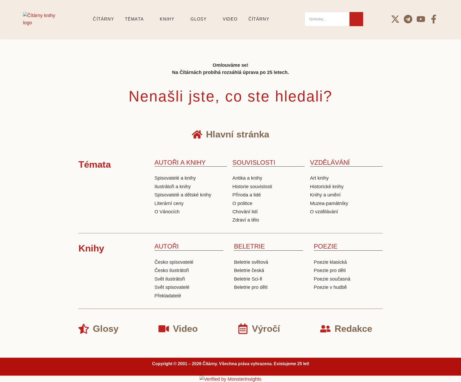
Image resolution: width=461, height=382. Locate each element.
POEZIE (325, 246)
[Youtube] (420, 19)
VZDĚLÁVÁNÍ (330, 162)
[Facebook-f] (433, 19)
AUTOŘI (166, 246)
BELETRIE (249, 246)
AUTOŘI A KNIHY (180, 162)
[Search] (356, 19)
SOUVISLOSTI (253, 162)
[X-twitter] (395, 19)
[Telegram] (408, 19)
